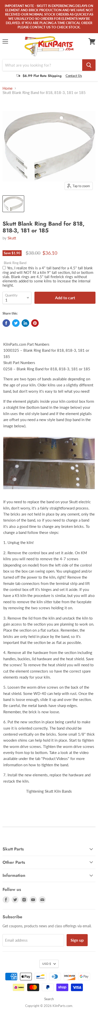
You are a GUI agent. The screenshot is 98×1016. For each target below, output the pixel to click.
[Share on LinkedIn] (25, 323)
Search (49, 999)
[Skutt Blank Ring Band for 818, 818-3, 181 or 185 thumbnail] (13, 204)
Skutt (12, 238)
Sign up (77, 940)
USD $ (46, 964)
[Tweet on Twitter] (16, 323)
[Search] (88, 65)
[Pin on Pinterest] (35, 323)
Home (8, 88)
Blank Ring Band (15, 263)
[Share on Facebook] (6, 323)
